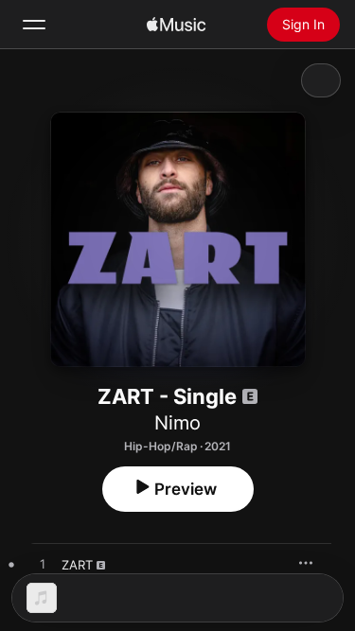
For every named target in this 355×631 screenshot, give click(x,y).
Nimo (177, 423)
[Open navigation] (34, 24)
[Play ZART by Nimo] (43, 564)
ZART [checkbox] (77, 564)
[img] (176, 24)
